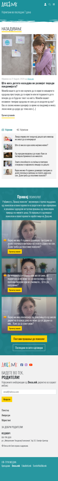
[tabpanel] (29, 156)
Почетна (5, 410)
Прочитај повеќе (8, 115)
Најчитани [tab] (24, 129)
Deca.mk (16, 465)
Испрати (7, 399)
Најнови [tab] (8, 129)
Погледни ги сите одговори (29, 348)
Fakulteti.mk (26, 465)
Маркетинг (6, 420)
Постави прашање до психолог (29, 339)
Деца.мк (30, 78)
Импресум (6, 415)
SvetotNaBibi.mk (40, 465)
